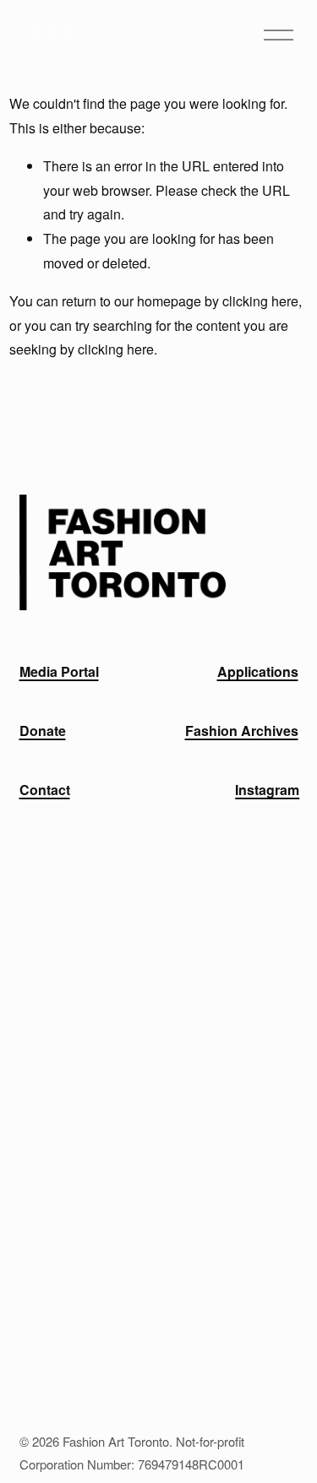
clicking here (260, 301)
